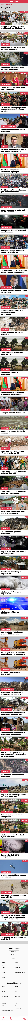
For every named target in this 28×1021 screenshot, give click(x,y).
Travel (16, 993)
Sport (3, 965)
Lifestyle (4, 975)
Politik (16, 962)
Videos (3, 970)
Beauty (3, 998)
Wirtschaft (17, 967)
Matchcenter (18, 965)
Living (16, 986)
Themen (17, 975)
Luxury (16, 989)
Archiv (3, 977)
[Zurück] (1, 1)
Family (3, 991)
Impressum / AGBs (19, 1008)
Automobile (5, 996)
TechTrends (17, 996)
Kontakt (16, 1005)
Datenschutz (5, 1008)
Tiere (3, 993)
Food (16, 991)
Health (3, 986)
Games (3, 972)
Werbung (4, 1003)
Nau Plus (17, 970)
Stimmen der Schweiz (20, 972)
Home (2, 4)
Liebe (3, 989)
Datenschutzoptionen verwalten (8, 1010)
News (3, 962)
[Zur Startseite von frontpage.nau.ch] (14, 1)
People (3, 967)
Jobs (3, 1005)
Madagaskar (9, 4)
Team (16, 1003)
